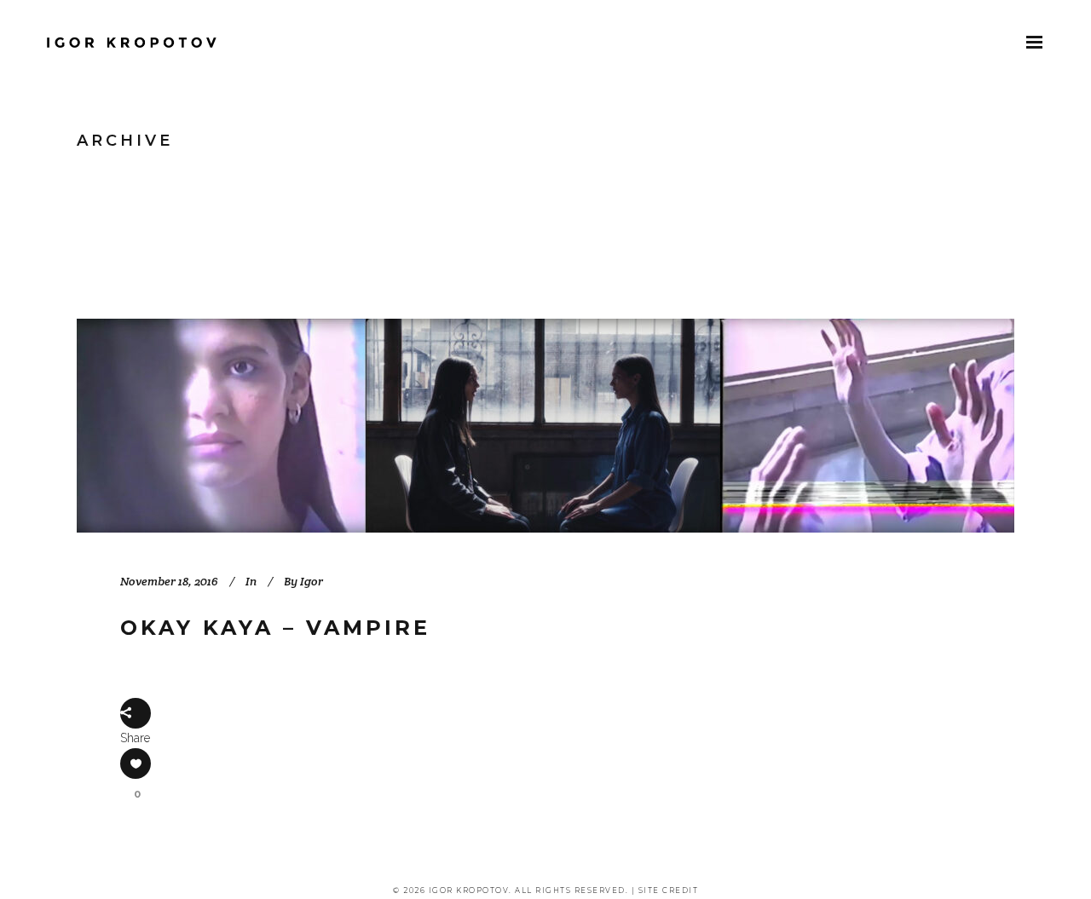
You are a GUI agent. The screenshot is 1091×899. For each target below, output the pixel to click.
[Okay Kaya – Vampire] (545, 426)
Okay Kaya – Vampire (275, 627)
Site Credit (668, 890)
